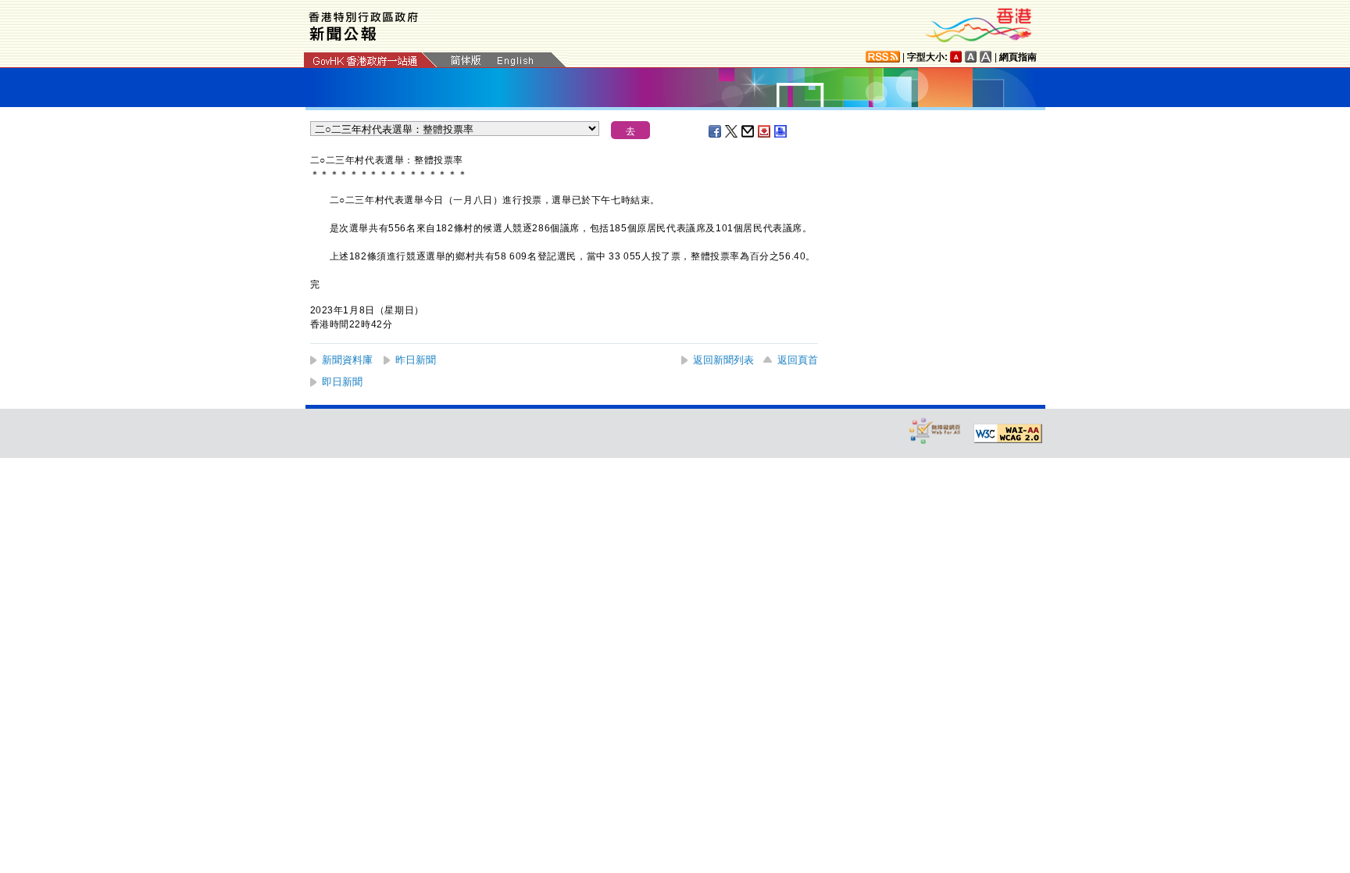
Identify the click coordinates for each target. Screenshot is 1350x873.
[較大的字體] (971, 57)
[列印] (781, 131)
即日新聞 (342, 382)
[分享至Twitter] (732, 131)
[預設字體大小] (956, 57)
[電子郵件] (748, 131)
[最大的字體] (986, 57)
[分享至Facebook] (716, 131)
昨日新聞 (415, 360)
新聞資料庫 (347, 360)
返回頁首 (797, 360)
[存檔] (765, 131)
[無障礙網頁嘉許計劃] (935, 430)
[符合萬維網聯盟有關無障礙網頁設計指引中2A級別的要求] (1007, 434)
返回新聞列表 (723, 360)
